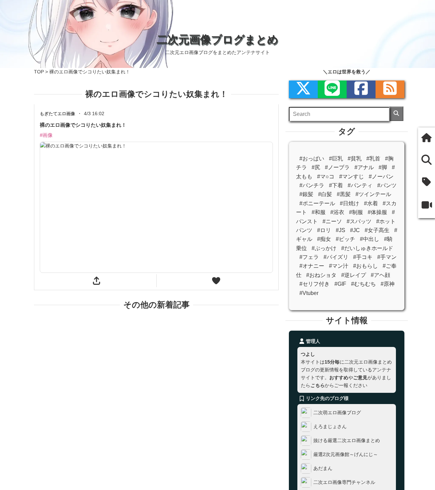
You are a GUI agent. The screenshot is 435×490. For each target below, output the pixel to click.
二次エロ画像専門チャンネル (344, 482)
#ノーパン (381, 176)
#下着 (336, 185)
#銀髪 (306, 194)
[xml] (303, 89)
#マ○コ (325, 176)
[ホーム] (426, 138)
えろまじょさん (330, 426)
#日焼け (349, 203)
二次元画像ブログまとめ (217, 39)
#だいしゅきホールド (367, 248)
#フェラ (309, 257)
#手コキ (362, 257)
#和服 (319, 212)
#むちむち (363, 284)
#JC (355, 230)
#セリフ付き (314, 284)
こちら (317, 385)
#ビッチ (345, 239)
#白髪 (325, 194)
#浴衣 (337, 212)
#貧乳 (355, 158)
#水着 (371, 203)
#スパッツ (359, 221)
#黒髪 (344, 194)
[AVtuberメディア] (426, 206)
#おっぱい (311, 158)
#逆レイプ (353, 275)
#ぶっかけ (324, 248)
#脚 (383, 167)
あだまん (322, 468)
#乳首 (373, 158)
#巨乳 (336, 158)
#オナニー (311, 266)
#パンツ (387, 185)
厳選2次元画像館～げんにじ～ (345, 454)
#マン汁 (338, 266)
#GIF (340, 284)
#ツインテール (373, 194)
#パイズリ (336, 257)
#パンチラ (311, 185)
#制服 (356, 212)
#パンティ (360, 185)
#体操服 (377, 212)
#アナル (364, 167)
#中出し (369, 239)
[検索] (396, 113)
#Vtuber (308, 293)
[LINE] (332, 89)
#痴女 (324, 239)
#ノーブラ (337, 167)
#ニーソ (332, 221)
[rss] (390, 89)
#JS (340, 230)
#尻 (316, 167)
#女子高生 (377, 230)
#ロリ (324, 230)
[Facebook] (361, 89)
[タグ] (426, 183)
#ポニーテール (317, 203)
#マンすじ (351, 176)
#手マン (387, 257)
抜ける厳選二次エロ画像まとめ (346, 440)
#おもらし (365, 266)
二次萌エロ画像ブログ (337, 412)
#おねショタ (321, 275)
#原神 (388, 284)
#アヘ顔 (380, 275)
